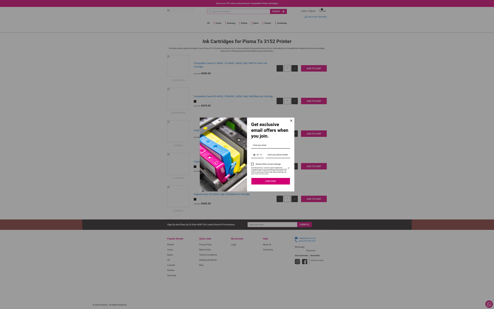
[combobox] (257, 155)
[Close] (291, 121)
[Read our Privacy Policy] (288, 168)
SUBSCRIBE (270, 181)
